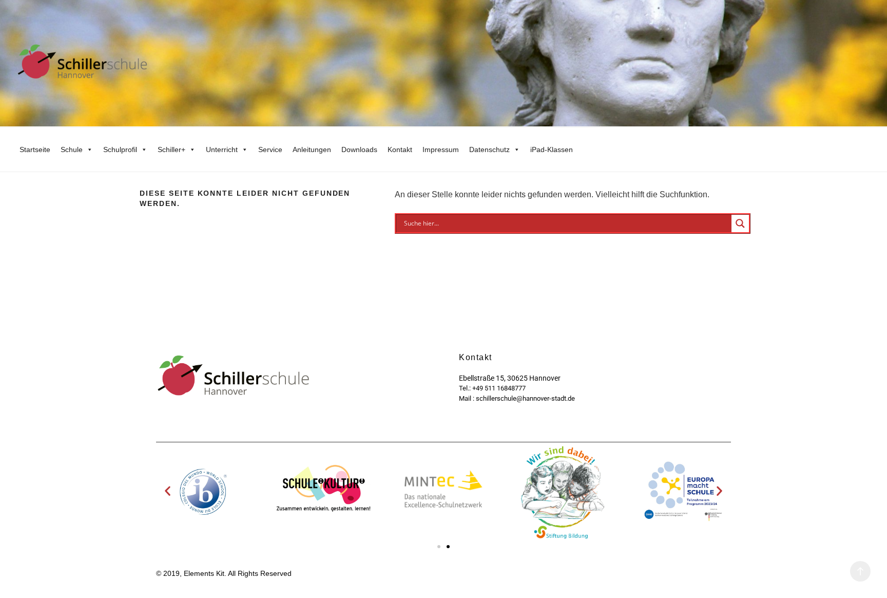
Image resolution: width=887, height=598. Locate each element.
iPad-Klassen (551, 149)
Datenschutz (489, 149)
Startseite (35, 149)
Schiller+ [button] (171, 149)
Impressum (440, 149)
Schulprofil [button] (120, 149)
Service (270, 149)
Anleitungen (312, 149)
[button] (167, 490)
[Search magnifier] (740, 223)
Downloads (359, 149)
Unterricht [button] (222, 149)
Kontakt (400, 149)
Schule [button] (72, 149)
